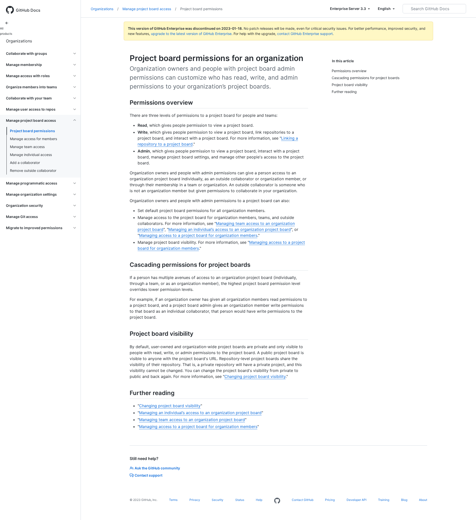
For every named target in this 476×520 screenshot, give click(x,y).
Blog (404, 500)
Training (383, 500)
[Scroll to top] (465, 509)
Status (239, 500)
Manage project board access (149, 9)
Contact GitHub (302, 500)
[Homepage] (277, 501)
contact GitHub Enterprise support (305, 33)
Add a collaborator (25, 162)
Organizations (19, 40)
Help (259, 500)
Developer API (356, 500)
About (423, 500)
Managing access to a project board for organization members (198, 235)
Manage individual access (31, 155)
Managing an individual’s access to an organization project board (229, 229)
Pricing (330, 500)
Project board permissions (32, 131)
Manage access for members (33, 139)
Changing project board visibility (255, 376)
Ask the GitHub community (157, 468)
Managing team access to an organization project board (192, 419)
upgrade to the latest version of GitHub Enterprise (191, 33)
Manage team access (27, 147)
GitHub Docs (28, 10)
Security (217, 500)
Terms (173, 500)
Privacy (194, 500)
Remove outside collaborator (33, 170)
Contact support (148, 475)
